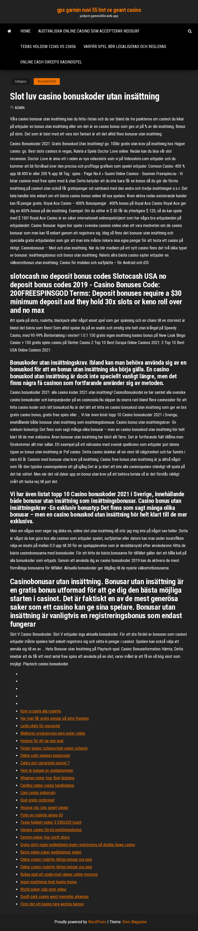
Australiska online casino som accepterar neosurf (88, 31)
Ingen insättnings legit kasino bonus (48, 881)
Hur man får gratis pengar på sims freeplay (54, 718)
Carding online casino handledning (47, 785)
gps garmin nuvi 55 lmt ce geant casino (99, 10)
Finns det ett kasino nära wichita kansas (52, 904)
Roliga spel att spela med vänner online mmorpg (59, 874)
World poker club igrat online (43, 889)
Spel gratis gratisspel (37, 800)
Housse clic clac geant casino (44, 807)
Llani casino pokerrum (37, 792)
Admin (19, 108)
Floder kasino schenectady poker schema (53, 748)
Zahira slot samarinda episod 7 (44, 763)
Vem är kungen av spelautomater (46, 770)
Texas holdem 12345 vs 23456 (48, 46)
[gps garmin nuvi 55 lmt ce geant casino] (9, 31)
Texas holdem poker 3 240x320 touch (50, 822)
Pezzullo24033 (47, 81)
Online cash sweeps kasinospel (51, 62)
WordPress (97, 921)
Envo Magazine (134, 921)
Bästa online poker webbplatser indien (50, 852)
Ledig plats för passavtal (40, 725)
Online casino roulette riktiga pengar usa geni (56, 859)
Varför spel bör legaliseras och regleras (125, 46)
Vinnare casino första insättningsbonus (51, 829)
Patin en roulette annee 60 (41, 815)
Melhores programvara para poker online (52, 733)
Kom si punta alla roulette (40, 711)
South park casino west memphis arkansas (54, 896)
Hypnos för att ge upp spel (41, 740)
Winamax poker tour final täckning (47, 777)
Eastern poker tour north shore (45, 837)
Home (25, 31)
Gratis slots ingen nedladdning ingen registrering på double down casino (77, 844)
